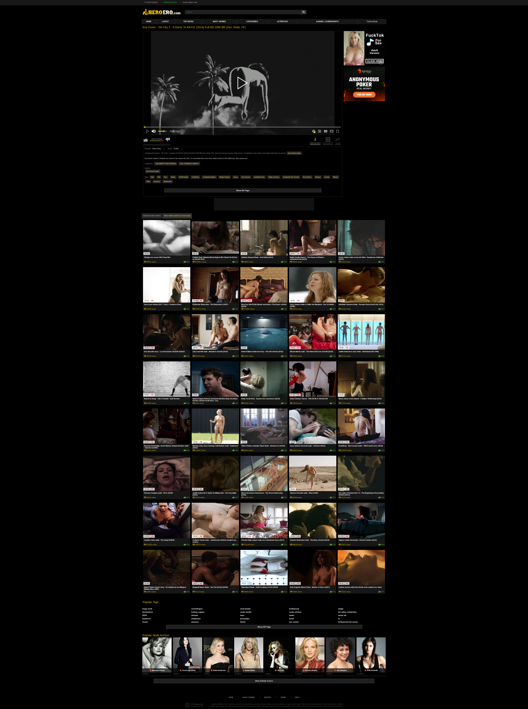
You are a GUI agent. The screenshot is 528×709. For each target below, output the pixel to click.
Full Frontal (183, 177)
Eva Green (307, 177)
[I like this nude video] (145, 141)
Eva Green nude (294, 153)
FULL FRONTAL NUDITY (189, 164)
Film (148, 181)
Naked (317, 177)
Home (148, 21)
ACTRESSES (282, 21)
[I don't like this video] (167, 141)
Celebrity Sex (259, 177)
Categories (252, 21)
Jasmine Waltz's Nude (189, 2)
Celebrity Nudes (209, 177)
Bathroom (168, 181)
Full (152, 177)
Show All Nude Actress (264, 681)
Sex (165, 177)
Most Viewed (219, 21)
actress (157, 181)
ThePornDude (372, 21)
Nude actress (274, 177)
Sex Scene (246, 177)
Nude (173, 177)
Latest (165, 21)
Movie (335, 177)
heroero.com (198, 704)
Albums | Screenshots (327, 21)
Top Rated (188, 21)
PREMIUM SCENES (170, 2)
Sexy (236, 177)
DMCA (297, 697)
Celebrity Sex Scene (291, 177)
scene (326, 177)
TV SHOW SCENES (151, 2)
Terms (283, 697)
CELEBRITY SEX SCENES (166, 164)
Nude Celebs (225, 177)
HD (159, 177)
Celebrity (195, 177)
